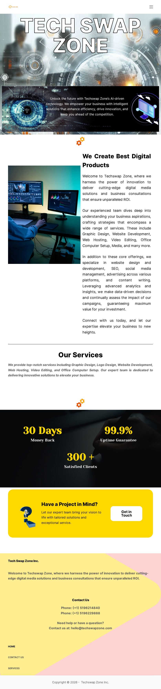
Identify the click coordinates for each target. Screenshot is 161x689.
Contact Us (16, 657)
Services (14, 668)
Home (11, 646)
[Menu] (151, 7)
